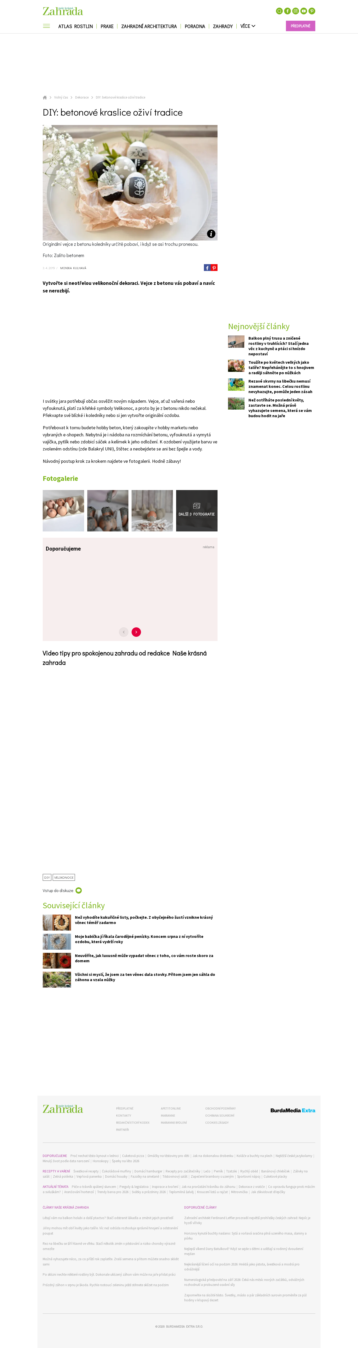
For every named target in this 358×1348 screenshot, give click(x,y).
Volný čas (61, 97)
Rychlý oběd (249, 1171)
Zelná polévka (63, 1176)
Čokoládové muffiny (116, 1171)
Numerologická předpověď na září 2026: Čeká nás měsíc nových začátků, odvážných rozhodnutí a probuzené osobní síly (244, 1282)
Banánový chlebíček (275, 1171)
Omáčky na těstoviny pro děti (168, 1156)
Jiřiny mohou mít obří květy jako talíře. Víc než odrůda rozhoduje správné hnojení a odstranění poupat (110, 1231)
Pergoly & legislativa (134, 1186)
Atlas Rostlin (75, 26)
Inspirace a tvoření (165, 1186)
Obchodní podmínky (220, 1108)
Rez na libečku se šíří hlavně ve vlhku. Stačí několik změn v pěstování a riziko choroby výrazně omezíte (109, 1246)
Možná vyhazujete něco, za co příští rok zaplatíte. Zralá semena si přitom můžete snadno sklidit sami (111, 1262)
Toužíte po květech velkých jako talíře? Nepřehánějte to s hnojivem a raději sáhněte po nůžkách (281, 368)
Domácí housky (116, 1176)
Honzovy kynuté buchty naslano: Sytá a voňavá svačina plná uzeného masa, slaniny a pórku (245, 1236)
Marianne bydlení (174, 1122)
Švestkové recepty (86, 1171)
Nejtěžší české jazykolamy (294, 1156)
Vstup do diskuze (58, 890)
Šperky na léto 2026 (125, 1161)
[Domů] (63, 1109)
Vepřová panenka (89, 1176)
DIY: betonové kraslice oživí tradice (120, 97)
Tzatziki (231, 1171)
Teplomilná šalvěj (181, 1192)
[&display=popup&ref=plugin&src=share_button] (207, 267)
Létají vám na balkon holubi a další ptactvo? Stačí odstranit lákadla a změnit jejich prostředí (108, 1218)
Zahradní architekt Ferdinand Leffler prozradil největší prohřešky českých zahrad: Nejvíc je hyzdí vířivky (247, 1220)
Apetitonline (171, 1108)
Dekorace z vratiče (252, 1186)
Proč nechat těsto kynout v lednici (94, 1156)
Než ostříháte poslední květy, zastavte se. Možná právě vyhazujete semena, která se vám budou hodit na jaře (280, 408)
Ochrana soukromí (219, 1115)
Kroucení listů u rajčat (212, 1192)
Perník (218, 1171)
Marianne (168, 1115)
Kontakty (123, 1115)
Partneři (122, 1130)
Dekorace (82, 97)
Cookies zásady (217, 1122)
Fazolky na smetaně (145, 1176)
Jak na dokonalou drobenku (213, 1156)
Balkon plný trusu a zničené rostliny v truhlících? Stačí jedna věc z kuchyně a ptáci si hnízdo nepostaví (278, 346)
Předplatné (124, 1108)
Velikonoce (63, 877)
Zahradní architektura (149, 26)
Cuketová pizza (133, 1156)
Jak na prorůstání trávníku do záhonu (208, 1186)
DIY (47, 877)
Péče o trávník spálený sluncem (94, 1186)
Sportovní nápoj (248, 1176)
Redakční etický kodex (132, 1122)
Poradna (195, 26)
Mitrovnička (239, 1192)
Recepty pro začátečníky (183, 1171)
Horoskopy (101, 1161)
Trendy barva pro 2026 (112, 1192)
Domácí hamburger (148, 1171)
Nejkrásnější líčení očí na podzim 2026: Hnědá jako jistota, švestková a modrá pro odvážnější (242, 1267)
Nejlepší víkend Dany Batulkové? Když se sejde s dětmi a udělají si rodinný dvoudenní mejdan (243, 1251)
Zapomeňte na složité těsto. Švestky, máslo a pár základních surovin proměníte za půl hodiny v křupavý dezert (245, 1298)
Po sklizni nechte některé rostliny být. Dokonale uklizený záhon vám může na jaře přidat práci (109, 1274)
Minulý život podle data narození (66, 1161)
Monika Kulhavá (72, 268)
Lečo (207, 1171)
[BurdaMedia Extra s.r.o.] (283, 1111)
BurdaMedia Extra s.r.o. (184, 1326)
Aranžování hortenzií (79, 1192)
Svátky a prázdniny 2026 (149, 1192)
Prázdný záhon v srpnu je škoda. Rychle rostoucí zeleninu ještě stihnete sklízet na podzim (106, 1285)
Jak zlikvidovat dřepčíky (268, 1192)
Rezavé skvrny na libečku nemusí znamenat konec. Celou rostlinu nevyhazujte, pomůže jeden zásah (280, 386)
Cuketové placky (275, 1176)
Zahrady (223, 26)
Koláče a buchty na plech (254, 1156)
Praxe (107, 26)
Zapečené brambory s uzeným (212, 1176)
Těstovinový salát (174, 1176)
